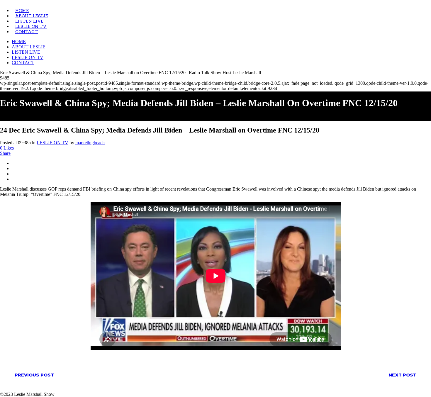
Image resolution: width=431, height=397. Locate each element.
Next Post (402, 375)
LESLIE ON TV (52, 142)
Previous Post (34, 375)
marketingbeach (90, 142)
